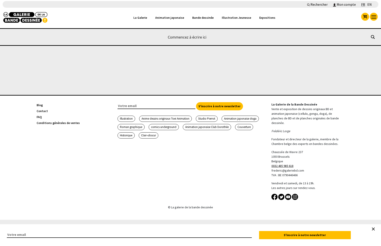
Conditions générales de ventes (58, 123)
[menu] (374, 17)
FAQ (39, 117)
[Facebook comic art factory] (274, 196)
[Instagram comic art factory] (295, 196)
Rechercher (319, 4)
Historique (126, 135)
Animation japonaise (169, 18)
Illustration (126, 118)
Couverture (244, 127)
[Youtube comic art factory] (288, 196)
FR (363, 4)
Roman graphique (131, 127)
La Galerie (140, 18)
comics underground (163, 127)
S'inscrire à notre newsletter (219, 106)
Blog (40, 105)
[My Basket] (365, 17)
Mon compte (346, 4)
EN (369, 4)
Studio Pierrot (206, 118)
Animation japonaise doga (240, 118)
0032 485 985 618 (282, 166)
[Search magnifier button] (373, 37)
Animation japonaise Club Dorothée (207, 127)
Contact (42, 111)
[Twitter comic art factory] (281, 196)
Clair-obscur (148, 135)
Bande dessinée (203, 18)
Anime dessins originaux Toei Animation (165, 118)
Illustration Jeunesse (236, 18)
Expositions (267, 18)
